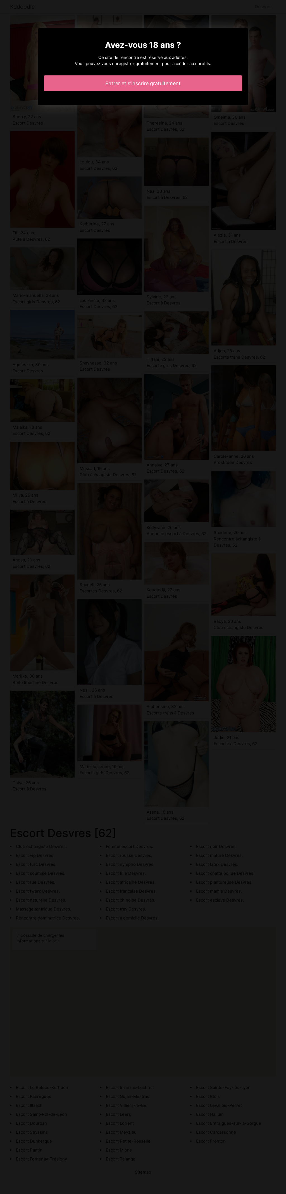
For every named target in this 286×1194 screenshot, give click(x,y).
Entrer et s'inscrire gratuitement (143, 83)
